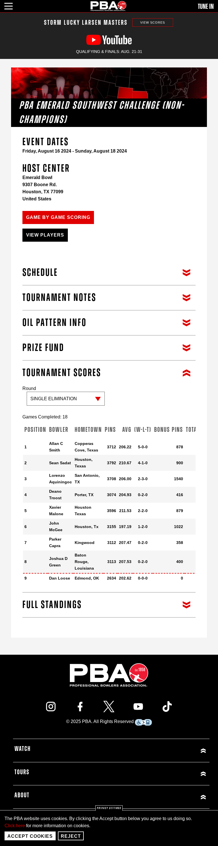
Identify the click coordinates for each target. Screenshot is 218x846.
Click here (15, 825)
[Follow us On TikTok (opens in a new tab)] (167, 706)
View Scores (152, 22)
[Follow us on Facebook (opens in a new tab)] (80, 706)
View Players (45, 235)
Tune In (206, 6)
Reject (71, 836)
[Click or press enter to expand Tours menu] (159, 774)
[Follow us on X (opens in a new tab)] (109, 706)
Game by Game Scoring (58, 217)
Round (29, 388)
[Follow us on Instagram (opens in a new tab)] (50, 706)
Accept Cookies (30, 836)
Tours (22, 772)
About (22, 795)
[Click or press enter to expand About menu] (159, 797)
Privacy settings (109, 808)
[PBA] (108, 5)
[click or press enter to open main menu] (11, 5)
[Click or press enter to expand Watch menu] (159, 750)
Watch (22, 749)
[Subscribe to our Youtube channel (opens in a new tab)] (138, 706)
